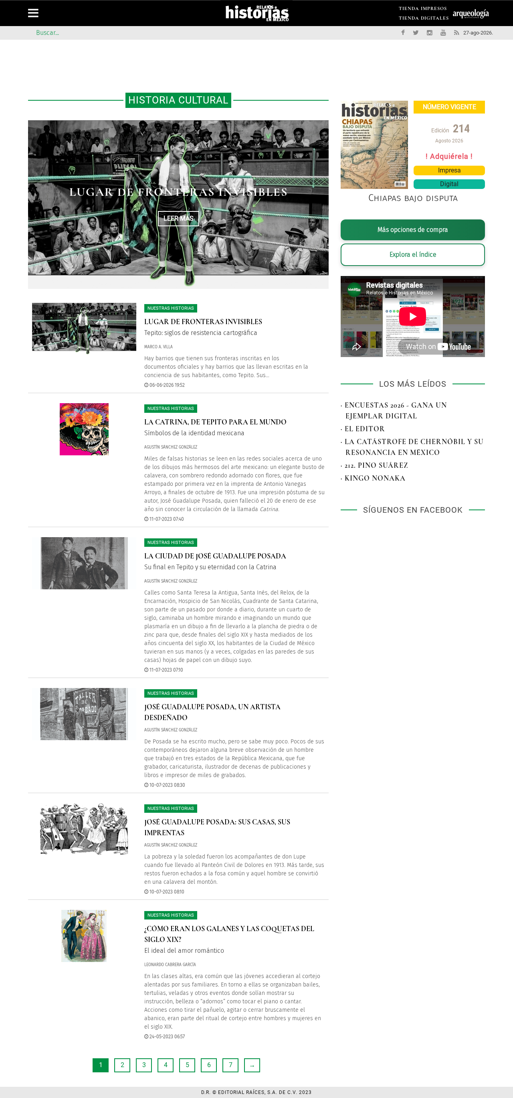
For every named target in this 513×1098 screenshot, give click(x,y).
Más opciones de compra (413, 229)
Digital (449, 184)
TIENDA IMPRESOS (423, 9)
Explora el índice (413, 254)
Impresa (449, 170)
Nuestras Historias (170, 308)
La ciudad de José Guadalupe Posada (215, 556)
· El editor (363, 428)
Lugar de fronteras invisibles (178, 192)
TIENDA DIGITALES (424, 19)
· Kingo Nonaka (373, 478)
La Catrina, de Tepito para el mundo (215, 422)
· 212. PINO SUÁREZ (374, 465)
